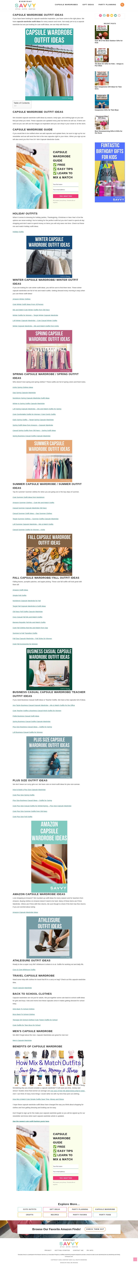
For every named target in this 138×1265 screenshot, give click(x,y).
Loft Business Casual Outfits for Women (28, 732)
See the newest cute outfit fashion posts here (31, 1121)
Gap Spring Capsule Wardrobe (24, 393)
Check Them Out (95, 1229)
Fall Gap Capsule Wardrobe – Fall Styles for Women (32, 639)
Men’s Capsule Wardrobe (22, 1040)
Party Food (105, 1215)
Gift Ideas (55, 1209)
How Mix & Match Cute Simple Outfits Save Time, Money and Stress (38, 1099)
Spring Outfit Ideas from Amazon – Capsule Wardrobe (33, 425)
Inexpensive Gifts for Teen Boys (107, 110)
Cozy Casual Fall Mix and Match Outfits (27, 617)
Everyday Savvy (25, 5)
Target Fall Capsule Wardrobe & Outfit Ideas (29, 606)
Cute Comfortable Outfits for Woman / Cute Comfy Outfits (34, 414)
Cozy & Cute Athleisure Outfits (24, 970)
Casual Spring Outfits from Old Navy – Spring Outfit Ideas (34, 430)
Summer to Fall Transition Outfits (25, 633)
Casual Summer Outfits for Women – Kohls (29, 530)
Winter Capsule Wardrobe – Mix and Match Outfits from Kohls (36, 326)
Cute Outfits (29, 1209)
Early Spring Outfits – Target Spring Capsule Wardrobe (33, 420)
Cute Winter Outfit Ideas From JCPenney (28, 304)
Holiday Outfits (18, 232)
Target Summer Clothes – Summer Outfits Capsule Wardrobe (35, 519)
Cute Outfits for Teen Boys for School (26, 1025)
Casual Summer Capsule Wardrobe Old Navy (30, 508)
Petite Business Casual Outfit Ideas (26, 716)
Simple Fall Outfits (19, 595)
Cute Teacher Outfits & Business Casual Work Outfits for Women (37, 711)
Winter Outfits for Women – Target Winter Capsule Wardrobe (35, 315)
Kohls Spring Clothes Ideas (23, 387)
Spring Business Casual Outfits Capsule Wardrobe (31, 436)
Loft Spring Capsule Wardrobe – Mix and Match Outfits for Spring (37, 409)
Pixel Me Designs (72, 1262)
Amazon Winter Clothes (21, 299)
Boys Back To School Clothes (24, 1014)
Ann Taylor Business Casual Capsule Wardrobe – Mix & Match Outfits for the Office (44, 705)
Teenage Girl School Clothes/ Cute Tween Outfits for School (35, 1020)
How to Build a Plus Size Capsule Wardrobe (29, 790)
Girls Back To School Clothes (23, 1009)
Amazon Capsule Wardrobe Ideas (25, 912)
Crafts (29, 1215)
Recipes (55, 1215)
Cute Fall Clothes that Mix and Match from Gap (30, 628)
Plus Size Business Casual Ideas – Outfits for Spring (32, 727)
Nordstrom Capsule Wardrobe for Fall (27, 601)
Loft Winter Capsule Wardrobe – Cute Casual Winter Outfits (35, 321)
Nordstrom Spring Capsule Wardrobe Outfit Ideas (31, 398)
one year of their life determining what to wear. (67, 1091)
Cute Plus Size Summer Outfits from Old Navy (30, 811)
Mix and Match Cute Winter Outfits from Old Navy (31, 310)
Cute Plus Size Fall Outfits (22, 817)
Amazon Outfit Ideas (20, 590)
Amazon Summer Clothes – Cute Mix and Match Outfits (33, 503)
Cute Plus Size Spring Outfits (23, 795)
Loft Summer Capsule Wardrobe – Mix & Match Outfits (33, 524)
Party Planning (80, 1209)
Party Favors (80, 1215)
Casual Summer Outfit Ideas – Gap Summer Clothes (32, 513)
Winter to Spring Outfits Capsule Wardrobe (29, 404)
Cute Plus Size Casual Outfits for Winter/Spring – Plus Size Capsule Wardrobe (42, 806)
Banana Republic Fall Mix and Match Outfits (29, 622)
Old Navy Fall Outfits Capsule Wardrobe (28, 612)
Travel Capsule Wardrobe (22, 988)
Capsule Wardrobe (105, 1209)
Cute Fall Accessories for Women (25, 644)
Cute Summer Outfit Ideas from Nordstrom (28, 497)
